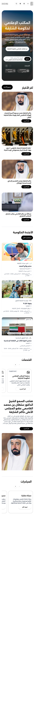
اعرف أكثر (24, 507)
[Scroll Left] (6, 65)
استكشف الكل (27, 238)
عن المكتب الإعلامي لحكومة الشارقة (17, 49)
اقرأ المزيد (26, 121)
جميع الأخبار (7, 87)
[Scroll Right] (10, 65)
